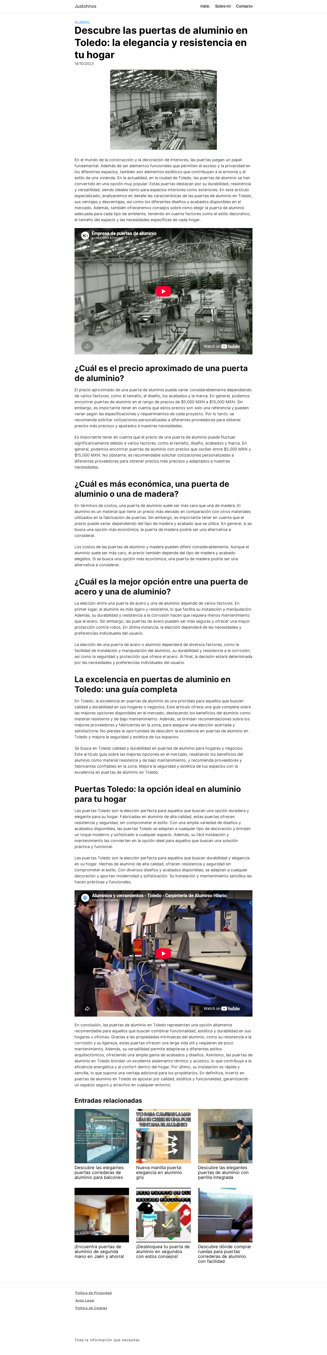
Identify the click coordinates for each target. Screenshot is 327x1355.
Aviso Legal (84, 1300)
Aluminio (82, 22)
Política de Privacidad (93, 1293)
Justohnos (85, 6)
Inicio (204, 6)
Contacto (244, 6)
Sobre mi (222, 6)
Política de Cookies (91, 1308)
